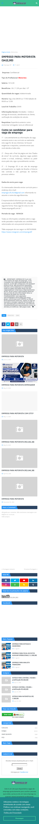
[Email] (16, 324)
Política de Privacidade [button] (13, 813)
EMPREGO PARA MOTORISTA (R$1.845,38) (18, 442)
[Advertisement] (19, 28)
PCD (19, 737)
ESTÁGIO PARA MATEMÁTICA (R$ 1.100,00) (23, 697)
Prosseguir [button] (19, 818)
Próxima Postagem (30, 569)
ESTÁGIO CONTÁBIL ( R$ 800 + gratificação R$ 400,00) (22, 688)
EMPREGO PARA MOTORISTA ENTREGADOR (18, 385)
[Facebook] (4, 324)
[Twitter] (8, 324)
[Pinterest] (12, 324)
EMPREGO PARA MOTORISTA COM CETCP (17, 413)
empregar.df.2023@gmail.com (13, 193)
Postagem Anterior (9, 569)
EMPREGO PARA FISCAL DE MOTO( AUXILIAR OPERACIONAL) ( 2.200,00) (24, 654)
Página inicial (6, 52)
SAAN (17, 315)
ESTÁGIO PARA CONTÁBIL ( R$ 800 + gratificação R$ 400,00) (24, 679)
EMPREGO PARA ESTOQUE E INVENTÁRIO (21, 645)
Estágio (19, 731)
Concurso (19, 728)
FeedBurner (24, 772)
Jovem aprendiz (19, 734)
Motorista (14, 52)
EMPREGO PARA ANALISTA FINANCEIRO (21, 664)
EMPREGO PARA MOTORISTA (13, 356)
